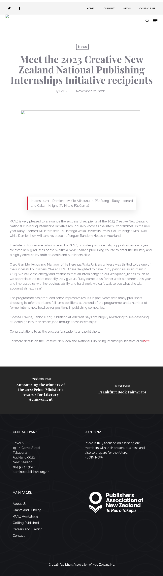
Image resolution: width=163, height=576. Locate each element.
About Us (19, 504)
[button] (155, 21)
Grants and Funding (27, 510)
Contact (19, 535)
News (82, 47)
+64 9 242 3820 (24, 467)
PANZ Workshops (26, 516)
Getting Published (26, 523)
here (146, 341)
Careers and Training (28, 529)
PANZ (63, 91)
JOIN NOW (95, 457)
